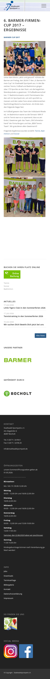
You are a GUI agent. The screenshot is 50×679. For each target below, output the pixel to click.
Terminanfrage (10, 580)
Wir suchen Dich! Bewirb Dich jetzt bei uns (24, 324)
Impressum (8, 598)
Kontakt (7, 589)
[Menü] (42, 5)
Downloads (8, 576)
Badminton (8, 289)
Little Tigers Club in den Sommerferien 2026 (24, 307)
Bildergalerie (9, 585)
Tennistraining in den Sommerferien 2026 (23, 316)
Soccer (16, 133)
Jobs (5, 571)
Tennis (37, 131)
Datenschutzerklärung (13, 594)
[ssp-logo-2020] (21, 5)
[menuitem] (42, 5)
